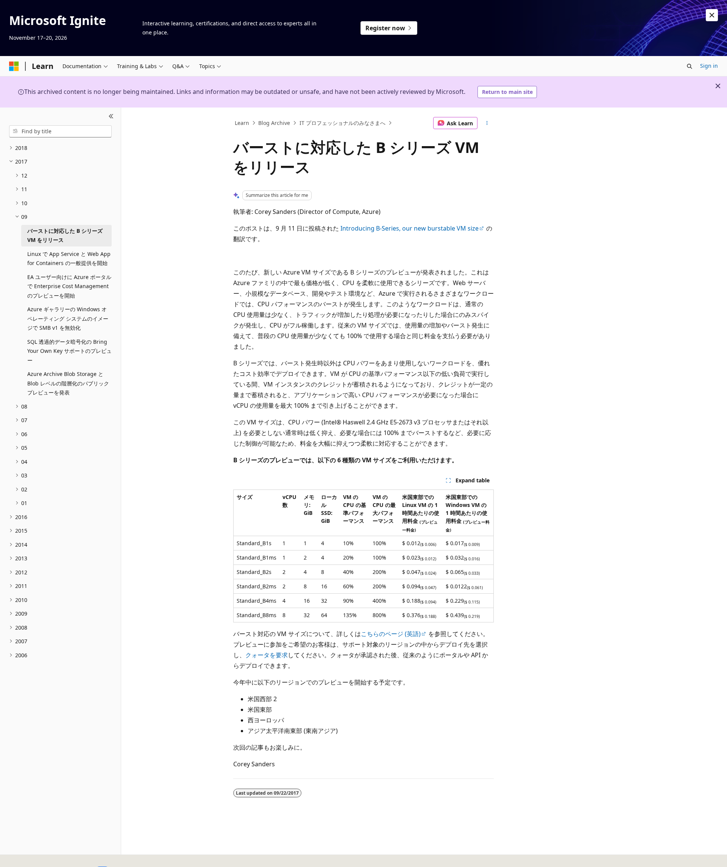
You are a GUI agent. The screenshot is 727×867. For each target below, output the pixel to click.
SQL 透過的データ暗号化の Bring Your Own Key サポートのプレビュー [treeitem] (69, 351)
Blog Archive (274, 122)
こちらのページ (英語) (391, 634)
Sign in (709, 65)
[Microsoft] (14, 66)
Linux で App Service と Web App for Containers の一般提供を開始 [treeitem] (69, 258)
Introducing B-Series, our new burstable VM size (409, 228)
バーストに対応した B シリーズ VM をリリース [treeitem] (65, 235)
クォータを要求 (266, 655)
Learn (242, 122)
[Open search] (689, 66)
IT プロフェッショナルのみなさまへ (342, 122)
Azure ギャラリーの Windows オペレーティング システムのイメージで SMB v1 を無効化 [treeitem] (67, 318)
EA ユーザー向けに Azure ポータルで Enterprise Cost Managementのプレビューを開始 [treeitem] (69, 286)
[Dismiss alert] (712, 15)
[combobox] (60, 131)
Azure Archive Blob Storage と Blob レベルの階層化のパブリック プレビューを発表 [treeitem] (68, 383)
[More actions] (487, 123)
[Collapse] (111, 117)
